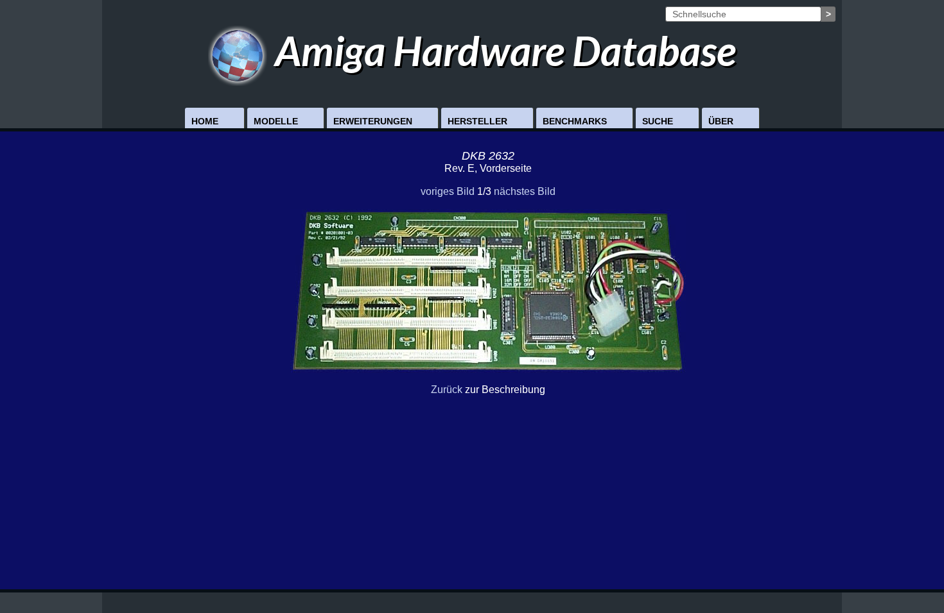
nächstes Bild (524, 191)
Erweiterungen (372, 121)
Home (204, 121)
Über (720, 121)
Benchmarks (575, 121)
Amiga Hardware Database (501, 50)
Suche (657, 121)
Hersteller (477, 121)
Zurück (446, 389)
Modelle (276, 121)
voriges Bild (448, 191)
